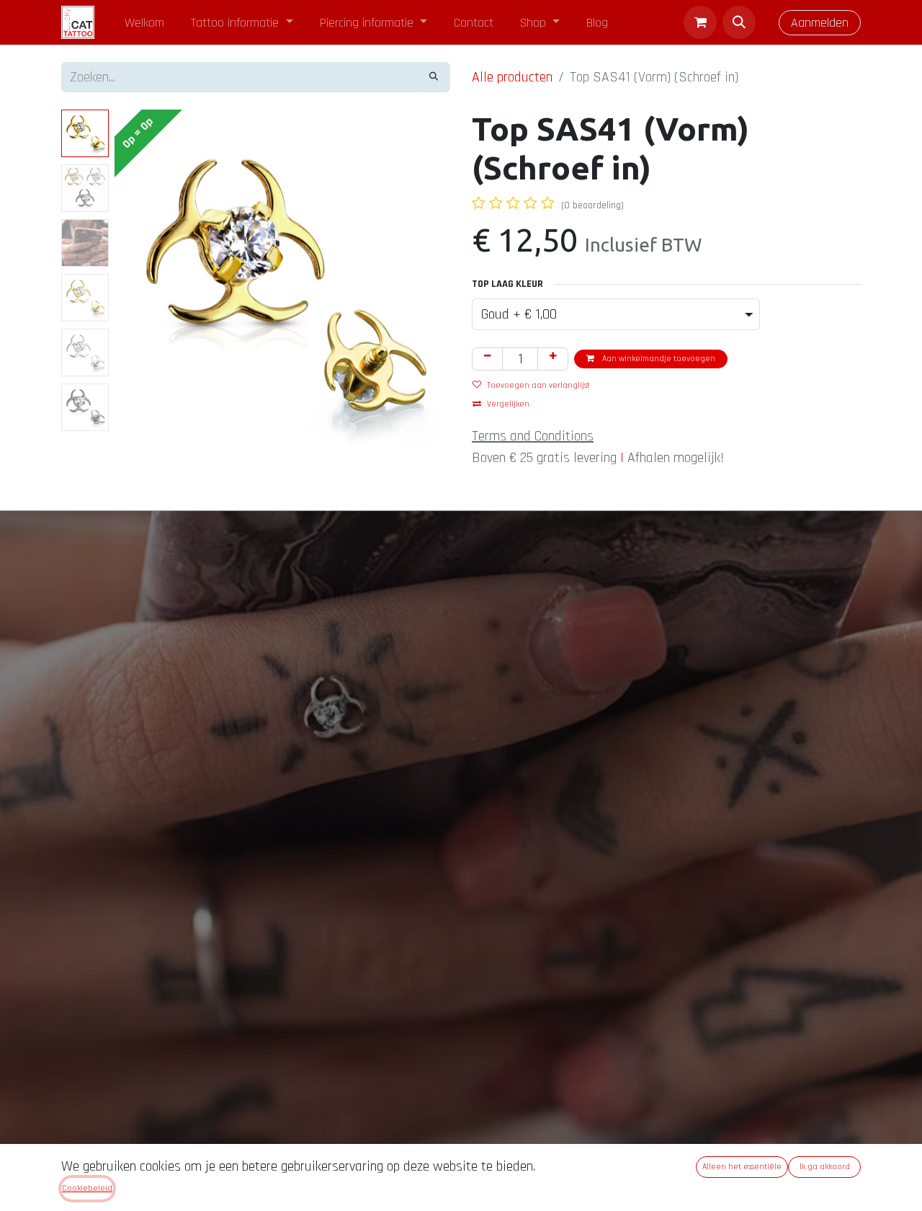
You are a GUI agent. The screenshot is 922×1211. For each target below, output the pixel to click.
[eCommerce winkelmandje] (700, 22)
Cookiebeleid (87, 1188)
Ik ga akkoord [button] (825, 1166)
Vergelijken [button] (508, 404)
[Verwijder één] (487, 359)
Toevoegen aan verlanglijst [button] (538, 385)
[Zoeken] (433, 77)
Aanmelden (820, 22)
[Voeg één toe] (552, 359)
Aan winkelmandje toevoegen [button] (657, 358)
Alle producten (512, 77)
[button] (739, 22)
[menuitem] (145, 22)
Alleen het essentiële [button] (742, 1166)
